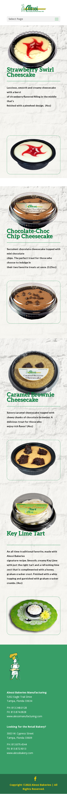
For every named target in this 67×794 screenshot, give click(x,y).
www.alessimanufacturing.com (24, 716)
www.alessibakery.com (20, 753)
